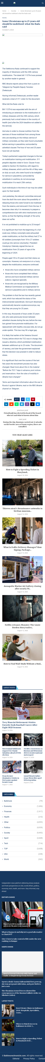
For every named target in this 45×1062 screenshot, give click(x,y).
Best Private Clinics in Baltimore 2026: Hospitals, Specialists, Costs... (29, 1010)
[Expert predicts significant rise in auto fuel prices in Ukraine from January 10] (22, 915)
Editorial (16, 1059)
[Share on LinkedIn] (6, 404)
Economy (23, 806)
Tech (23, 843)
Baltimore (23, 801)
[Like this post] (17, 399)
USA (23, 854)
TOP (23, 849)
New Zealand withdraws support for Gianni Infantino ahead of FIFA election (11, 752)
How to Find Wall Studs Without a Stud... (23, 664)
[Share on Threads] (32, 404)
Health (23, 817)
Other (23, 822)
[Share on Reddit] (11, 404)
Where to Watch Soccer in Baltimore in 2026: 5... (26, 1025)
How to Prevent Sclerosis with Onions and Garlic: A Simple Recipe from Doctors (20, 975)
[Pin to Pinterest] (33, 399)
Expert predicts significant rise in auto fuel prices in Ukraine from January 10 (20, 925)
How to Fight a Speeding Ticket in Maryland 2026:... (29, 1040)
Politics (23, 827)
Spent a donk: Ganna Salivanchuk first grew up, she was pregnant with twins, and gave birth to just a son (22, 984)
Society (13, 11)
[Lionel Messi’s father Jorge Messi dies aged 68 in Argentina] (33, 767)
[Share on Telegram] (22, 404)
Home (4, 11)
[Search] (43, 3)
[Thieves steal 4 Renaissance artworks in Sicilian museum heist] (22, 492)
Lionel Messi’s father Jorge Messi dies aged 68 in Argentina (33, 778)
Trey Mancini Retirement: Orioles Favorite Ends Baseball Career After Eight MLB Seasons (19, 725)
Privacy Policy (29, 1059)
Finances (23, 811)
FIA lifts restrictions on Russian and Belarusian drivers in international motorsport (33, 752)
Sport (23, 838)
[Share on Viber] (27, 404)
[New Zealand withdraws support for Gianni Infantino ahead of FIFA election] (11, 739)
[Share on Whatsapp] (17, 404)
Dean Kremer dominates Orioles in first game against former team (10, 779)
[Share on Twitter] (28, 399)
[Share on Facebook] (23, 399)
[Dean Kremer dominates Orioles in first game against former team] (11, 767)
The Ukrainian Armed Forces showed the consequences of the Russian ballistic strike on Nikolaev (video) (21, 993)
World (23, 859)
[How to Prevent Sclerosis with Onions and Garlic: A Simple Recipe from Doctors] (22, 965)
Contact (42, 1059)
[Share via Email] (38, 404)
